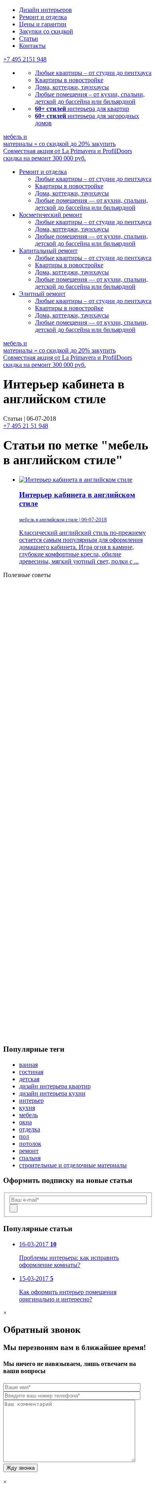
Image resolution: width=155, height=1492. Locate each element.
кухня (27, 1107)
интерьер (31, 1100)
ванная (28, 1064)
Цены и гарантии (42, 24)
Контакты (32, 45)
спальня (30, 1158)
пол (24, 1136)
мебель (28, 1115)
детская (29, 1079)
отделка (29, 1129)
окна (25, 1122)
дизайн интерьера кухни (52, 1093)
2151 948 (24, 59)
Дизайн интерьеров (45, 9)
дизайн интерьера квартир (55, 1086)
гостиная (31, 1071)
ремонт (29, 1150)
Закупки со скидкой (46, 31)
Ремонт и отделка (43, 17)
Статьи (28, 38)
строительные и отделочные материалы (73, 1165)
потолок (30, 1143)
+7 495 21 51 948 (25, 425)
